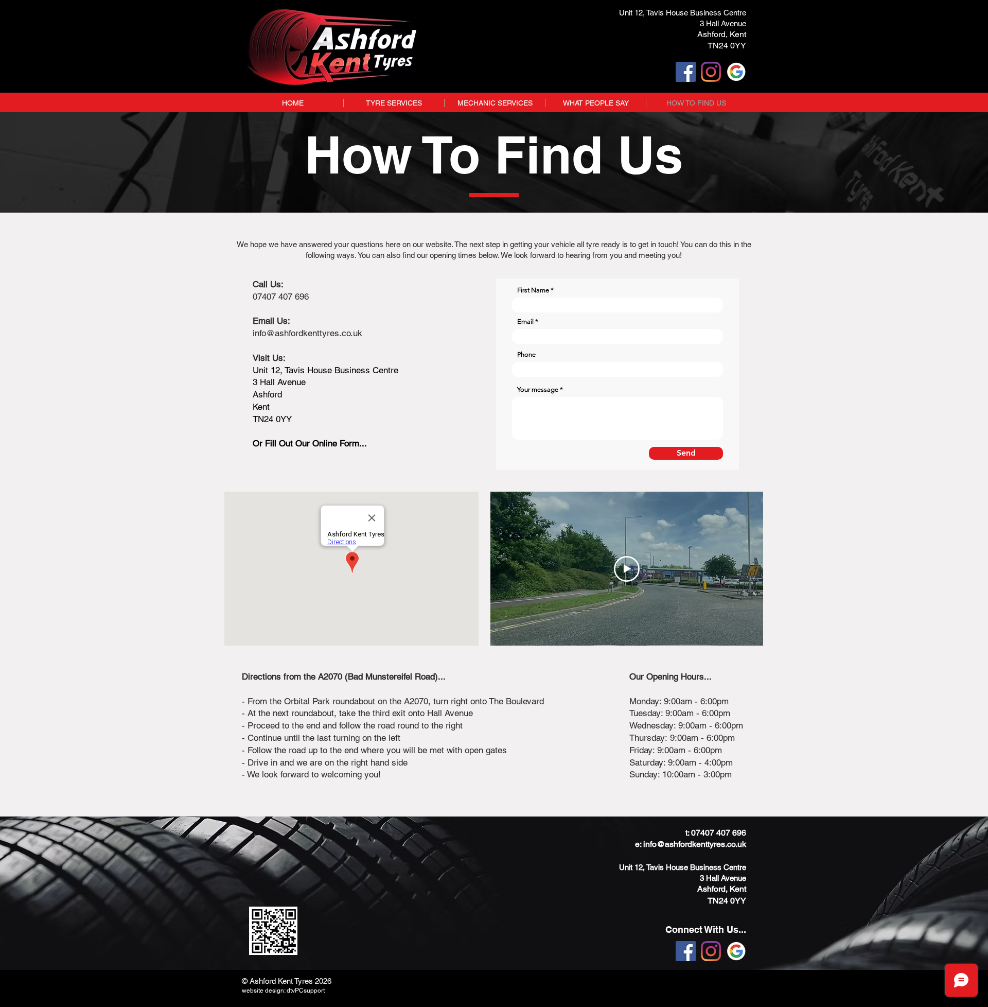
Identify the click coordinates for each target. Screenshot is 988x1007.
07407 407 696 (718, 833)
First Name (533, 290)
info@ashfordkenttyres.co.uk (694, 844)
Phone (526, 354)
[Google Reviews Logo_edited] (736, 72)
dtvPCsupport (306, 990)
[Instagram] (711, 72)
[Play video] (627, 569)
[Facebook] (686, 72)
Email (525, 321)
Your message (537, 389)
